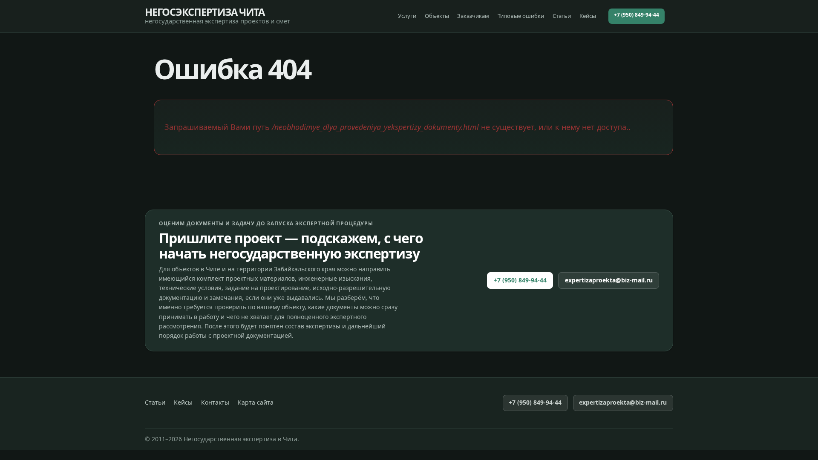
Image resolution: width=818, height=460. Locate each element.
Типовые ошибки (521, 16)
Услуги (407, 16)
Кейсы (587, 16)
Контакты (215, 402)
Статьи (562, 16)
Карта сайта (256, 402)
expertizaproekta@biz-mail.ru (609, 280)
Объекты (437, 16)
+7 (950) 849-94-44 (636, 14)
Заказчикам (473, 16)
